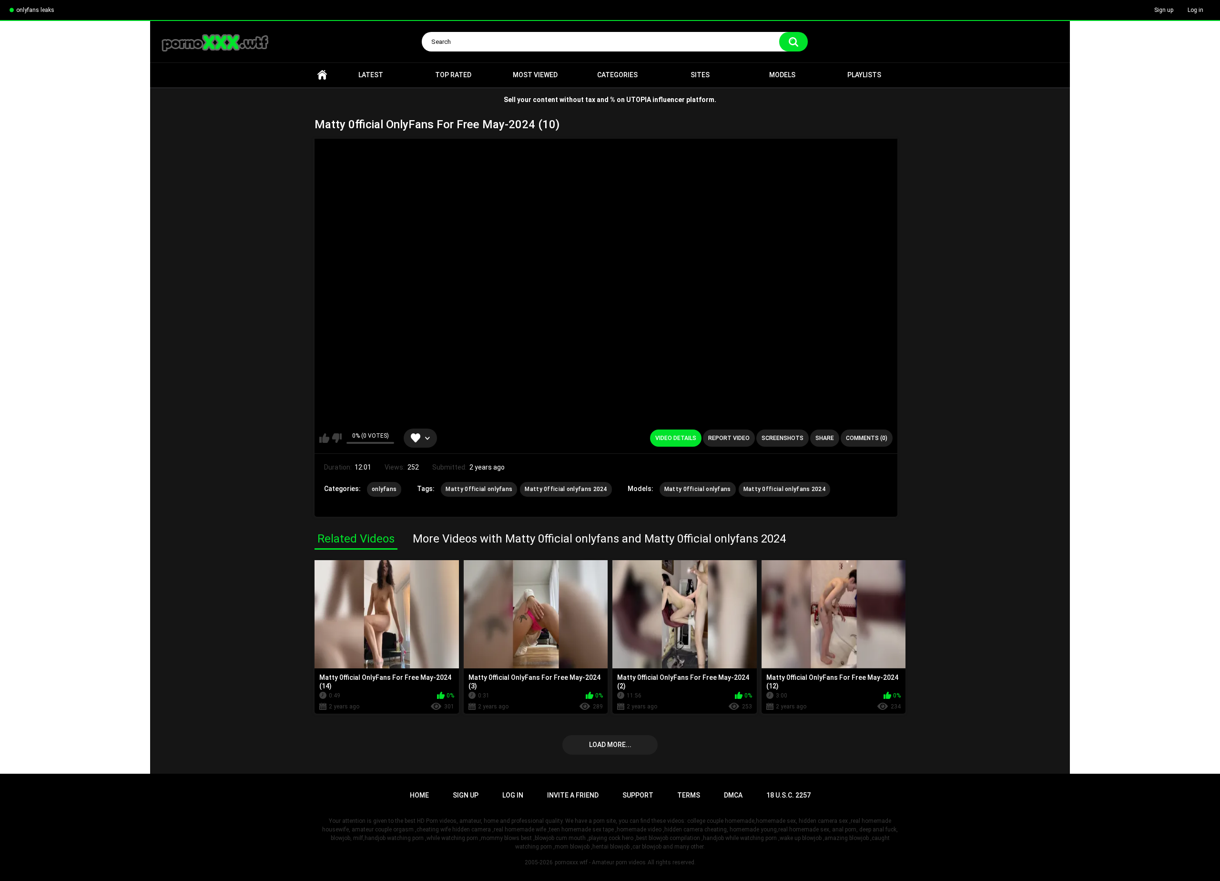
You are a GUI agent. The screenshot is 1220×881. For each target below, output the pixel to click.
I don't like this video (337, 438)
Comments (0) (866, 438)
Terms (688, 795)
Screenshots (782, 438)
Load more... (610, 744)
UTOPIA (638, 99)
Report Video (729, 438)
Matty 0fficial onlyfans (479, 489)
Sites (700, 75)
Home (322, 75)
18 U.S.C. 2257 (788, 795)
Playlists (864, 75)
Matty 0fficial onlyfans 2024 (566, 489)
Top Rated (453, 75)
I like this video (324, 438)
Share (824, 438)
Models (782, 75)
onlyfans (384, 489)
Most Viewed (535, 75)
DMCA (733, 795)
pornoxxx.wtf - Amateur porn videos (600, 862)
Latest (370, 75)
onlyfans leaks (35, 10)
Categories (617, 75)
